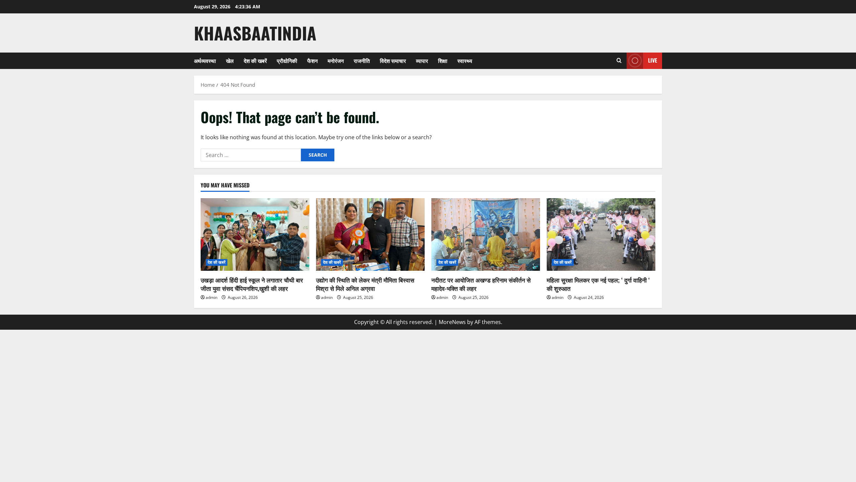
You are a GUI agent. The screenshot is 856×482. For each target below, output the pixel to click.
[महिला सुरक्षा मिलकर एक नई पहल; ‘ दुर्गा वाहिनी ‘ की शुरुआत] (601, 234)
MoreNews (452, 322)
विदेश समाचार (393, 61)
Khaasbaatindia (255, 33)
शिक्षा (442, 61)
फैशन (312, 61)
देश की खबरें (255, 61)
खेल (230, 61)
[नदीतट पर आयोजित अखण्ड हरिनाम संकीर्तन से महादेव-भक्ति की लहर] (485, 234)
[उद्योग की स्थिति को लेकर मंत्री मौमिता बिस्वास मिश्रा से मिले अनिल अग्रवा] (370, 234)
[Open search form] (619, 60)
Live (652, 60)
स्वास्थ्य (464, 61)
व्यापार (422, 61)
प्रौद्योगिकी (287, 61)
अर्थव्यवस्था (205, 61)
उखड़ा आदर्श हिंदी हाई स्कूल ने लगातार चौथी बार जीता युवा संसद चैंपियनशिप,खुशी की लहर (252, 284)
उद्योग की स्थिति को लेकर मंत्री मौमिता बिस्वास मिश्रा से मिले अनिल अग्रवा (365, 284)
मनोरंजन (336, 61)
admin (211, 297)
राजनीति (362, 61)
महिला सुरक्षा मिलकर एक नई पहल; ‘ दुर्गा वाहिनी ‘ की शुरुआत (598, 284)
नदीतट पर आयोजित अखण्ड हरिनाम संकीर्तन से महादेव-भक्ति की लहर (481, 284)
